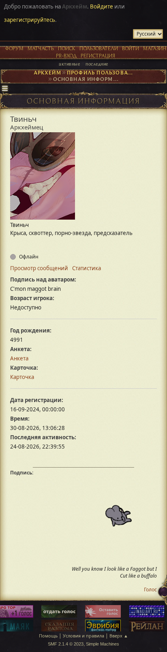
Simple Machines (102, 643)
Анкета (19, 358)
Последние (97, 64)
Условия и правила (83, 636)
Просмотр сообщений (39, 268)
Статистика (86, 268)
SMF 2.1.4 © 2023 (66, 643)
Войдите (101, 6)
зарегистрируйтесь (29, 19)
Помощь (48, 636)
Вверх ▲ (118, 636)
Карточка (22, 377)
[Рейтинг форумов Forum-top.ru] (59, 612)
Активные (69, 64)
